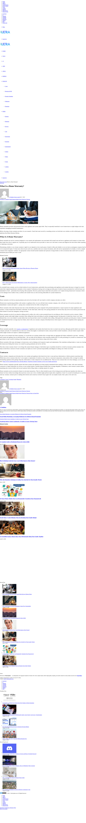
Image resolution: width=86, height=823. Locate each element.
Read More (79, 675)
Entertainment (8, 146)
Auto (6, 131)
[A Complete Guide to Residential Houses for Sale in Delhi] (12, 439)
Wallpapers (7, 101)
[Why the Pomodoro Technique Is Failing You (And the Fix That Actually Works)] (12, 477)
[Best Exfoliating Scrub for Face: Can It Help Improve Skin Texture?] (12, 458)
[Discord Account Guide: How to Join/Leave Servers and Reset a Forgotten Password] (9, 752)
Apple (4, 71)
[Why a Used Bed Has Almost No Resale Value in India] (9, 776)
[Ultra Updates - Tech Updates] (9, 33)
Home (4, 1)
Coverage (10, 379)
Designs (5, 81)
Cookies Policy (6, 4)
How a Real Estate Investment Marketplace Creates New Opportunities (20, 282)
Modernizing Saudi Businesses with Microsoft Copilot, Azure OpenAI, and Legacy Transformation (22, 714)
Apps (4, 66)
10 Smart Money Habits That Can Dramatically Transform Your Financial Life (20, 498)
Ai (3, 61)
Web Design (7, 136)
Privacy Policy (5, 6)
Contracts (2, 379)
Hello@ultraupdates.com (8, 678)
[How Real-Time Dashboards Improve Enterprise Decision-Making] (9, 725)
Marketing (7, 121)
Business (7, 116)
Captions (7, 166)
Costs (6, 379)
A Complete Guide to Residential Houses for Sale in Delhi (14, 442)
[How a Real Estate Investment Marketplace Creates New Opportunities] (9, 280)
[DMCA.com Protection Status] (3, 793)
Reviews (6, 126)
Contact (4, 8)
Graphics (7, 171)
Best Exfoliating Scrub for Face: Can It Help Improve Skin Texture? (17, 460)
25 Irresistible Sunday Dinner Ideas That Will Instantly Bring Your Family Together (21, 536)
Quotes (6, 161)
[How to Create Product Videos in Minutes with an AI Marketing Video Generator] (9, 764)
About (4, 2)
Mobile (4, 76)
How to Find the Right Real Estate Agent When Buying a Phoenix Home (20, 268)
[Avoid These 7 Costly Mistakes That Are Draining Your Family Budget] (12, 515)
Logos (6, 86)
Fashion (6, 151)
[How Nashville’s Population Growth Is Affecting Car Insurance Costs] (9, 788)
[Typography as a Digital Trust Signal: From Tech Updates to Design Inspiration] (9, 701)
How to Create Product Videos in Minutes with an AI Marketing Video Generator (19, 765)
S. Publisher (11, 197)
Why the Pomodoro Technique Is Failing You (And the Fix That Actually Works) (21, 479)
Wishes (6, 156)
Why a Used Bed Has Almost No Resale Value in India (13, 777)
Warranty (19, 379)
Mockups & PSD (8, 91)
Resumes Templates (9, 96)
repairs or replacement (22, 329)
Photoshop (7, 106)
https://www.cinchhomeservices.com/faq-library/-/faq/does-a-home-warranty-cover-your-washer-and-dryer (30, 361)
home (15, 379)
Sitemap (4, 9)
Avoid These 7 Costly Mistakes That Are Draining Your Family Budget (18, 517)
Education (7, 141)
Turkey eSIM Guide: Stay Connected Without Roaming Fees (15, 738)
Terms (4, 7)
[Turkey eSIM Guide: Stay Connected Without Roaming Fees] (9, 737)
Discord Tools (5, 11)
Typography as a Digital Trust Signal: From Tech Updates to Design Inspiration (18, 702)
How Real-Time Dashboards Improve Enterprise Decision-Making (16, 726)
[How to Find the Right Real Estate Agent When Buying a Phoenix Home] (9, 266)
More (4, 111)
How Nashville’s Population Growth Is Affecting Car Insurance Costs (16, 789)
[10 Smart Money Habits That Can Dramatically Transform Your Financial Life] (12, 496)
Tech (4, 56)
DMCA (4, 3)
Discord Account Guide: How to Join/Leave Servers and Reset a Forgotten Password (19, 753)
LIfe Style (5, 181)
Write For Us (5, 10)
